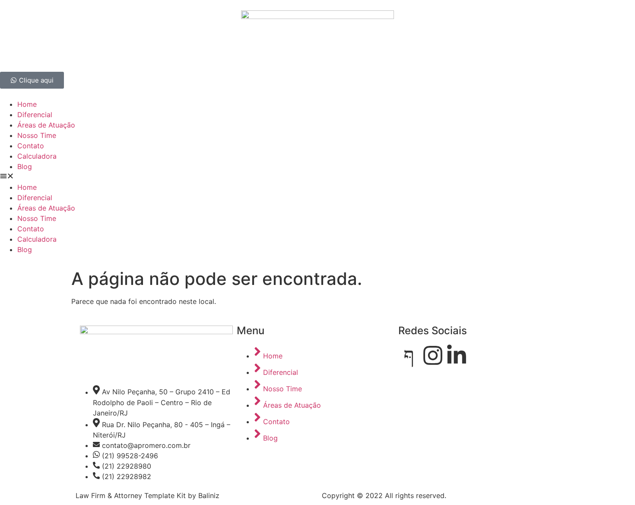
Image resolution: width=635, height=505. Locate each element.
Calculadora (37, 156)
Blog (24, 166)
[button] (317, 177)
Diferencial (34, 114)
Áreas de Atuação (46, 125)
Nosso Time (36, 135)
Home (27, 104)
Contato (30, 145)
